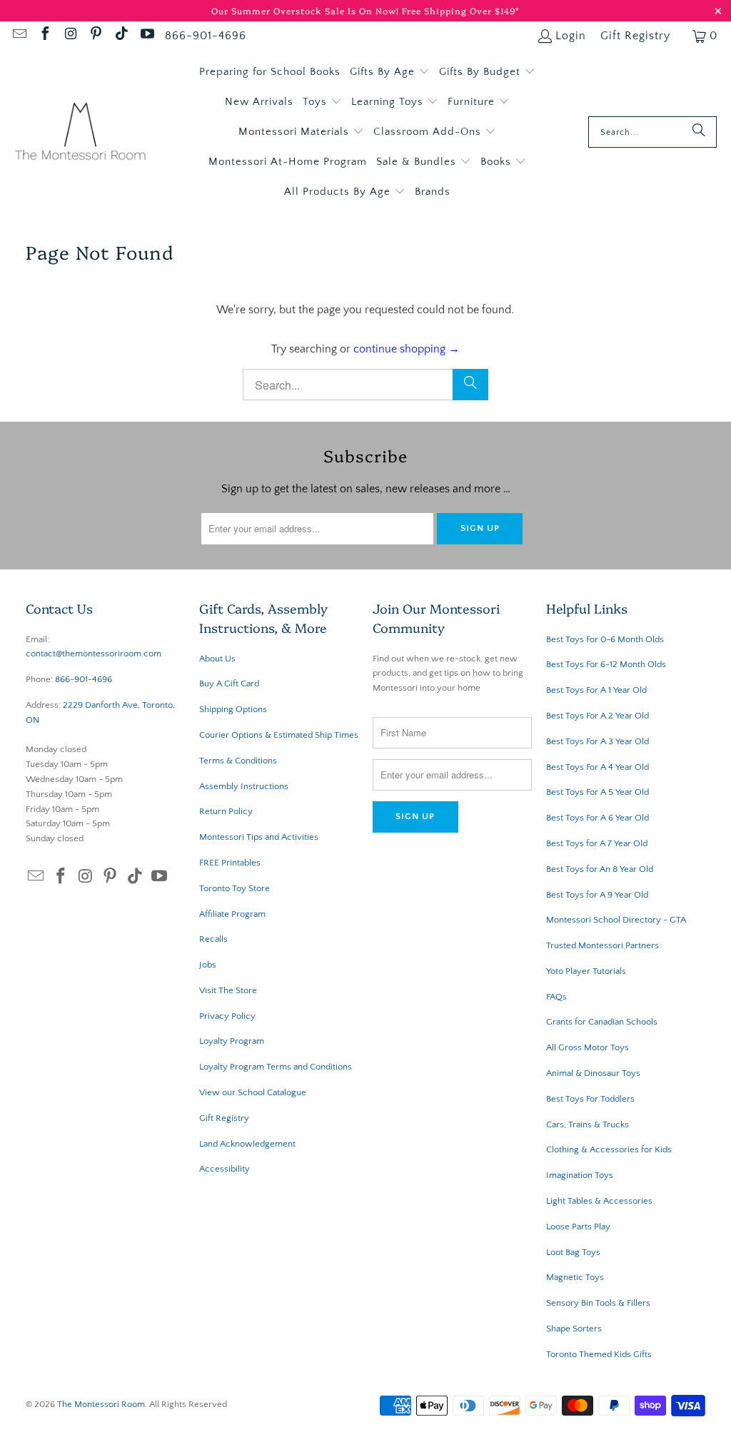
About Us (217, 659)
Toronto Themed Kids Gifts (599, 1354)
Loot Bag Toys (573, 1252)
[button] (390, 72)
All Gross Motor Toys (587, 1047)
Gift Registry (635, 35)
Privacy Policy (227, 1016)
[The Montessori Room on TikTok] (120, 35)
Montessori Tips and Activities (258, 837)
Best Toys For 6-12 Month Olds (606, 664)
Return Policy (226, 811)
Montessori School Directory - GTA (616, 920)
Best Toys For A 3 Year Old (597, 741)
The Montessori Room (101, 1404)
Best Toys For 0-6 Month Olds (605, 639)
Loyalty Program (231, 1041)
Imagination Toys (579, 1175)
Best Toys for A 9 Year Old (597, 895)
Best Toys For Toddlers (590, 1099)
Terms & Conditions (238, 761)
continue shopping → (406, 348)
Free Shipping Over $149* (461, 10)
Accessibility (224, 1169)
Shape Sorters (574, 1329)
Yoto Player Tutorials (586, 971)
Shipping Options (233, 709)
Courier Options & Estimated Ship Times (278, 735)
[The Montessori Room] (80, 132)
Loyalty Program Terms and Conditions (275, 1067)
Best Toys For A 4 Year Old (597, 767)
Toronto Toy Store (234, 888)
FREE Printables (230, 863)
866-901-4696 (205, 35)
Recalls (213, 939)
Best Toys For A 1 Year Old (596, 690)
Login (570, 35)
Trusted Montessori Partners (602, 945)
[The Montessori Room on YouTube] (146, 35)
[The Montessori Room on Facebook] (44, 35)
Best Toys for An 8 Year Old (599, 869)
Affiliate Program (232, 914)
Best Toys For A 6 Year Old (597, 818)
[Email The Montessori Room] (18, 35)
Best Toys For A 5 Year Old (597, 792)
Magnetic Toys (575, 1277)
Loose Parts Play (578, 1227)
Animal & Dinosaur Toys (593, 1073)
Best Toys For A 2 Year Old (597, 716)
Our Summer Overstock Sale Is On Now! (306, 10)
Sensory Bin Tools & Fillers (598, 1303)
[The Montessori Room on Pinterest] (96, 35)
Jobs (207, 965)
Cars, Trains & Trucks (587, 1124)
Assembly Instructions (243, 786)
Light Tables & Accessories (599, 1201)
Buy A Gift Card (229, 684)
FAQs (556, 997)
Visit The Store (228, 990)
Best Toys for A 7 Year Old (596, 843)
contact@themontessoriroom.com (93, 654)
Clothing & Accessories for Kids (609, 1149)
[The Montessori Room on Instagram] (70, 35)
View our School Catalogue (252, 1092)
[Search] (699, 132)
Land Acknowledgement (247, 1144)
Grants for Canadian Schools (601, 1022)
